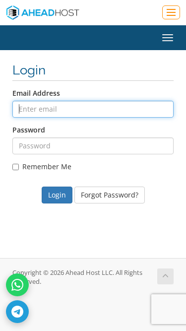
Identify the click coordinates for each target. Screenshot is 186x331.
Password (28, 129)
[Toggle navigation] (171, 12)
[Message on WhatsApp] (17, 284)
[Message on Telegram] (17, 311)
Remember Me (46, 166)
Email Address (36, 93)
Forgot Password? (109, 194)
